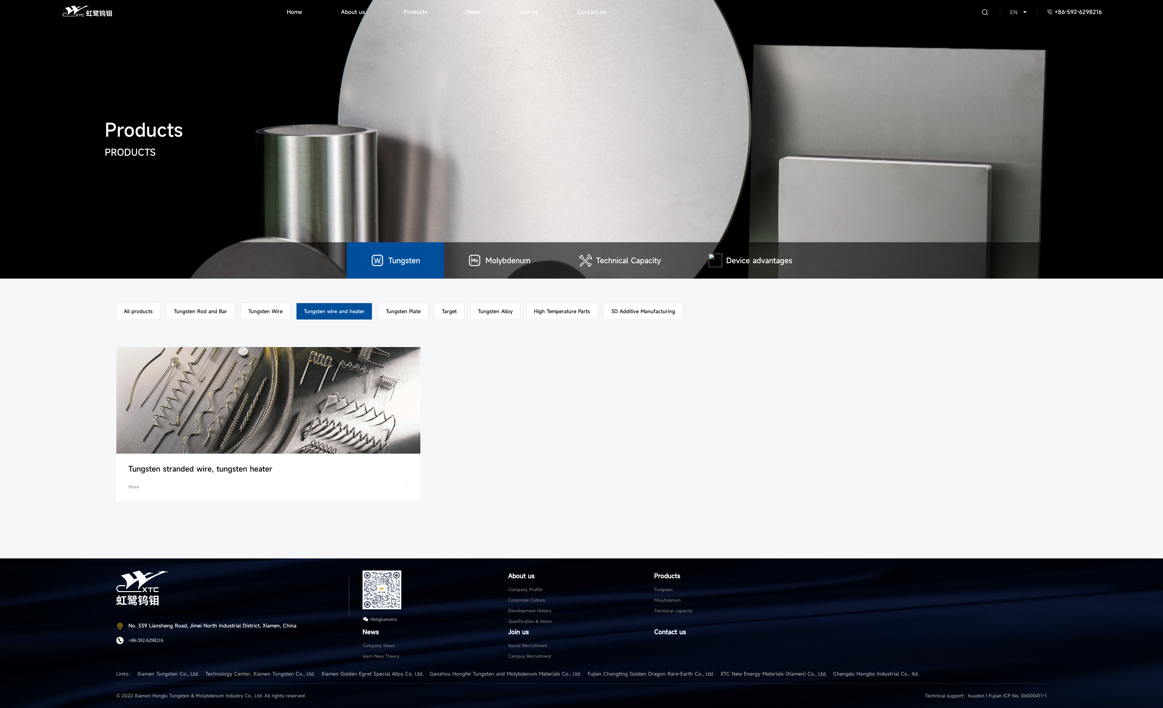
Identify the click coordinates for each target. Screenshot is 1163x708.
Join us (528, 11)
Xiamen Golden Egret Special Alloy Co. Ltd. (372, 673)
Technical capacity (673, 611)
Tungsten (663, 589)
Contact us (591, 11)
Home (294, 11)
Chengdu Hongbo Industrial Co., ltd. (876, 673)
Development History (530, 611)
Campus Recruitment (529, 656)
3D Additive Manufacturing (643, 311)
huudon (977, 696)
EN (1014, 12)
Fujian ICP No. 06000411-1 (1018, 696)
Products (415, 11)
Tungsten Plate (403, 311)
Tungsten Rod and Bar (200, 311)
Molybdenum (667, 600)
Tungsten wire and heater (334, 311)
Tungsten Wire (265, 311)
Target (449, 311)
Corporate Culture (526, 600)
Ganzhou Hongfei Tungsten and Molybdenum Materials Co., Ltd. (505, 673)
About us (353, 11)
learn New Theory (381, 656)
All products (138, 311)
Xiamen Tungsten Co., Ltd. (168, 673)
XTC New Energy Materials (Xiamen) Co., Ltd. (774, 673)
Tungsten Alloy (495, 311)
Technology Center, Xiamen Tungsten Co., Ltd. (260, 673)
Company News (379, 645)
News (473, 11)
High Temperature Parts (562, 311)
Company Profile (525, 589)
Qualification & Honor (530, 621)
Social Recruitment (527, 645)
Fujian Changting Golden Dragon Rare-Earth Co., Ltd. (651, 673)
